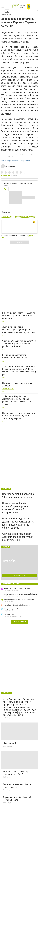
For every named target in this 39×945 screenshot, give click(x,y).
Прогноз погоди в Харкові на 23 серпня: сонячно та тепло (18, 495)
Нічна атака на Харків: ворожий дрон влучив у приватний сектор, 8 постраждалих (15, 508)
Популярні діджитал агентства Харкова (17, 384)
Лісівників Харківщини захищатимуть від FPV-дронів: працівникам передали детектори (18, 330)
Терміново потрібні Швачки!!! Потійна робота (17, 798)
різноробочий (9, 743)
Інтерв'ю (9, 561)
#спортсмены (16, 161)
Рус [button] (7, 11)
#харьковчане (25, 161)
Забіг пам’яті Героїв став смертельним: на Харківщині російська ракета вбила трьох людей (16, 400)
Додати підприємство (19, 622)
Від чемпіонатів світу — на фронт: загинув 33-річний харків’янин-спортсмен (18, 316)
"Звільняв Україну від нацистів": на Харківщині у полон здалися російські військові (19, 344)
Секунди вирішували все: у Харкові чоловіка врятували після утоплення (17, 536)
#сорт (9, 161)
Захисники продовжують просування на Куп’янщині (15, 356)
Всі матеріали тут (19, 575)
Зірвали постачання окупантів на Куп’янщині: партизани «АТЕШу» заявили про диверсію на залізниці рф (19, 370)
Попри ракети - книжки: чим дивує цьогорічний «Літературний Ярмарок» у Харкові (19, 416)
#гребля (3, 161)
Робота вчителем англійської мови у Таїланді (17, 785)
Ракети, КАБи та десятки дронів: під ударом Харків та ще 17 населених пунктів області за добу (18, 523)
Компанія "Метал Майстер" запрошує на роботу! (16, 773)
